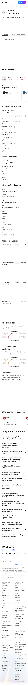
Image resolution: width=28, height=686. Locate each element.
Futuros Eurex (18, 608)
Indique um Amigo (6, 645)
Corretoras (17, 597)
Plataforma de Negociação (18, 669)
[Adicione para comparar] (17, 93)
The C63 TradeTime (20, 634)
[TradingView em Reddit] (3, 557)
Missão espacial (19, 618)
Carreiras (17, 623)
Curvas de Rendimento (7, 625)
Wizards (4, 666)
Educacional (5, 657)
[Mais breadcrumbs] (9, 7)
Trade (3, 655)
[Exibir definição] (13, 110)
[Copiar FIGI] (13, 235)
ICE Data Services (19, 564)
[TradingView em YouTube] (10, 554)
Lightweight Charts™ (20, 665)
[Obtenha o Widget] (24, 322)
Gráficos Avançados (20, 667)
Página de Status (19, 655)
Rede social (4, 642)
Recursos (17, 585)
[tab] (17, 245)
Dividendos (4, 617)
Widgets (17, 662)
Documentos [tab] (21, 34)
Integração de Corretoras (18, 678)
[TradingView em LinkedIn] (17, 554)
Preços (16, 587)
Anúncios (17, 676)
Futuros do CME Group (20, 607)
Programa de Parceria (20, 681)
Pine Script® (5, 630)
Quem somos (18, 616)
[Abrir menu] (2, 2)
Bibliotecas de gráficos (20, 663)
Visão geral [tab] (5, 34)
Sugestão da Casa (6, 659)
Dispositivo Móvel (6, 635)
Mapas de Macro (6, 629)
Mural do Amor (5, 643)
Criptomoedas (5, 595)
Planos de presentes (20, 590)
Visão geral (17, 595)
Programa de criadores (7, 647)
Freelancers (4, 668)
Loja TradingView (19, 630)
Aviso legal (17, 642)
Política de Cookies (19, 646)
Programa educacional (20, 682)
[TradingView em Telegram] (21, 554)
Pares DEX (4, 599)
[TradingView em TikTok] (25, 554)
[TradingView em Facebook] (6, 554)
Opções (4, 627)
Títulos (3, 593)
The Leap (17, 602)
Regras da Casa (6, 649)
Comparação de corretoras (19, 599)
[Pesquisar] (14, 2)
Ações (3, 590)
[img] (23, 17)
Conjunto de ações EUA (19, 611)
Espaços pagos (5, 670)
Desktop (4, 637)
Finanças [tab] (12, 34)
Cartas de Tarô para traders (20, 632)
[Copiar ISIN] (13, 229)
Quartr (22, 575)
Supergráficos (5, 585)
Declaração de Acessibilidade (18, 648)
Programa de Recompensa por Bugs (20, 653)
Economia (4, 613)
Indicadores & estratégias (5, 664)
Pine (3, 600)
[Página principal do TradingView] (5, 2)
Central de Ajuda (19, 621)
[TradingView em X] (3, 554)
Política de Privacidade (20, 644)
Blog (16, 620)
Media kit (17, 625)
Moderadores (5, 650)
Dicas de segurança (20, 651)
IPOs (3, 619)
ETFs (3, 592)
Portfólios (4, 623)
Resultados (4, 615)
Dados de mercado (19, 589)
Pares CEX (4, 597)
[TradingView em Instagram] (14, 554)
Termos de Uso (18, 641)
